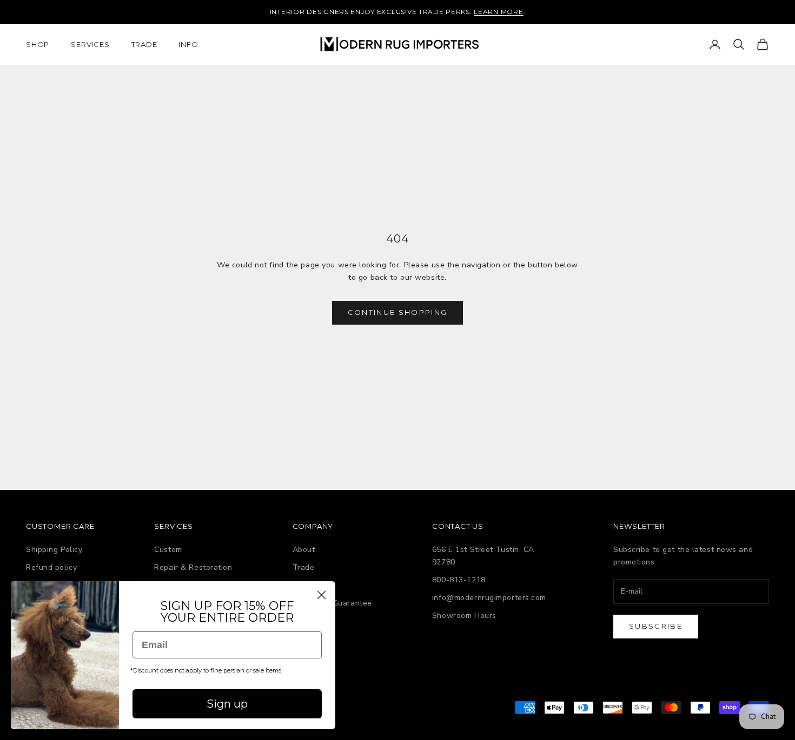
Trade (304, 567)
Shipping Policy (54, 549)
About (304, 549)
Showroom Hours (464, 615)
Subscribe (656, 626)
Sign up (227, 703)
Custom (168, 549)
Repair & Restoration (193, 567)
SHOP (37, 44)
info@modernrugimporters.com (489, 598)
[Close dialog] (321, 595)
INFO (188, 44)
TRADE (144, 44)
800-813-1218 (459, 580)
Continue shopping (398, 312)
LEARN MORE (498, 12)
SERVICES (90, 44)
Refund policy (51, 567)
